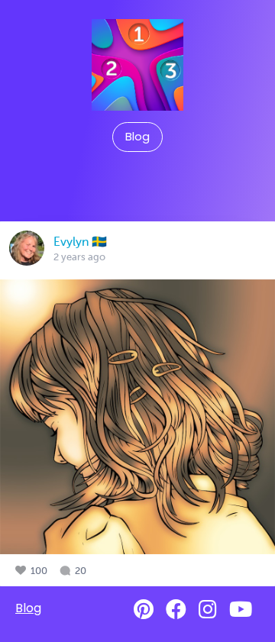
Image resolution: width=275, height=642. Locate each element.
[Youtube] (240, 609)
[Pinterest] (144, 609)
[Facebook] (176, 609)
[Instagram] (208, 609)
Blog (137, 136)
